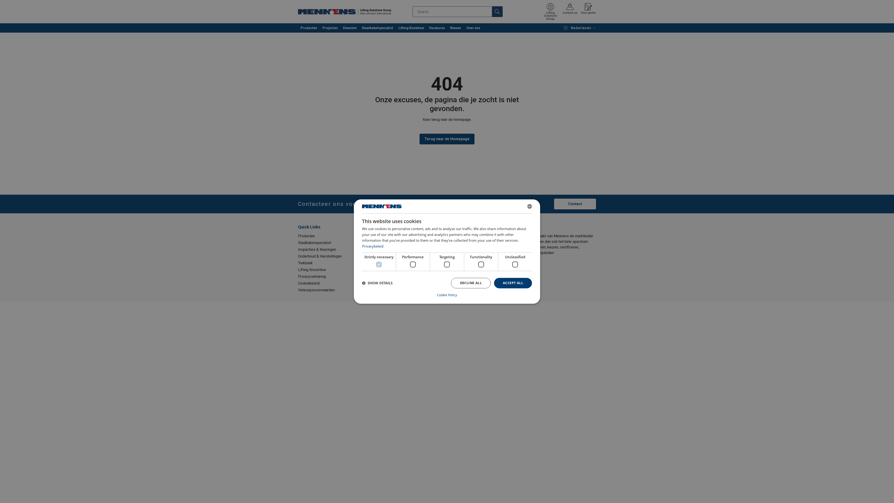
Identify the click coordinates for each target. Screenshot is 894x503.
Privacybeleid (372, 246)
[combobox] (529, 206)
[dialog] (447, 251)
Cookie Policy (447, 295)
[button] (377, 282)
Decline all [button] (471, 283)
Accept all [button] (513, 283)
